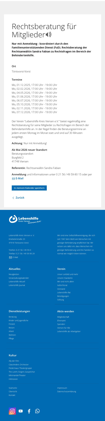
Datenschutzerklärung (66, 391)
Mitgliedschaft (63, 317)
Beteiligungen (63, 296)
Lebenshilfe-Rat (64, 292)
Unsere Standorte (65, 278)
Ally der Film (14, 361)
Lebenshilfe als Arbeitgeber (69, 331)
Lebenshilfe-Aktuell (17, 281)
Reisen (11, 327)
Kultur (13, 355)
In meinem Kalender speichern (29, 188)
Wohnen (12, 335)
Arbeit (11, 331)
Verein (61, 269)
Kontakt (12, 395)
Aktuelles (14, 269)
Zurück (20, 197)
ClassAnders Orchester (19, 364)
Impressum (62, 388)
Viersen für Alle (63, 328)
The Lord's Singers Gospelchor (22, 371)
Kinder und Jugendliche (18, 320)
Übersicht (13, 391)
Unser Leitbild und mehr (67, 274)
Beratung (13, 316)
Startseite (13, 388)
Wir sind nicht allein (65, 281)
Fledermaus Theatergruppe (20, 368)
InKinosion (13, 379)
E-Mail (19, 178)
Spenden (61, 324)
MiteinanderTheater (17, 375)
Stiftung (60, 299)
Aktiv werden (65, 311)
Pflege (11, 338)
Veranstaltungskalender (19, 278)
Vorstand (61, 289)
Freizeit (12, 324)
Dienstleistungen (19, 311)
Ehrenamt (61, 320)
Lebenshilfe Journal (17, 285)
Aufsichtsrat (62, 285)
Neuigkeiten (14, 274)
